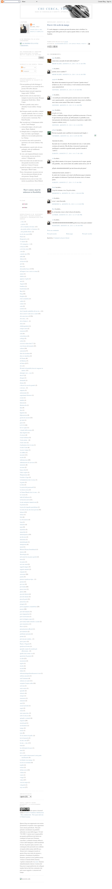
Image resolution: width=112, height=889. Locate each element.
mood (21, 547)
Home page (69, 234)
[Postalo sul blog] (50, 46)
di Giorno (23, 358)
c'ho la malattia (24, 299)
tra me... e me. (24, 743)
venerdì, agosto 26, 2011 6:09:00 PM (67, 136)
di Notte (22, 363)
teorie (21, 730)
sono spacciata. (24, 713)
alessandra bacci (61, 43)
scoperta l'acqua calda (26, 683)
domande (22, 380)
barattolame (23, 289)
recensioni (23, 661)
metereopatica (24, 534)
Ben (21, 291)
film (21, 408)
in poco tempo (24, 450)
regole (22, 663)
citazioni (22, 331)
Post (24, 67)
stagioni (22, 720)
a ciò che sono (24, 249)
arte (21, 281)
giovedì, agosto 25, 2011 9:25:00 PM (67, 90)
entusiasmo (23, 393)
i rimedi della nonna (26, 430)
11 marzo (22, 241)
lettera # (22, 512)
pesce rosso (23, 589)
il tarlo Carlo (23, 447)
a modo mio (23, 254)
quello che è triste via (26, 653)
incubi (22, 457)
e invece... (23, 388)
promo (22, 636)
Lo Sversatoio (24, 520)
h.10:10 (22, 425)
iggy (53, 58)
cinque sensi (23, 328)
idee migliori (24, 433)
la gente (22, 482)
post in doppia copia (26, 619)
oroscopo (22, 574)
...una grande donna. (26, 232)
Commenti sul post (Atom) (61, 238)
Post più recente (52, 234)
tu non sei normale (25, 762)
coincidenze (23, 336)
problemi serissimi (25, 634)
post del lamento (25, 612)
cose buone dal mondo (26, 346)
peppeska (55, 79)
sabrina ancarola (25, 676)
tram (21, 745)
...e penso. (23, 224)
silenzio (22, 693)
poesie (22, 609)
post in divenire (24, 616)
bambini (22, 286)
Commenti (26, 71)
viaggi (22, 777)
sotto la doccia (24, 716)
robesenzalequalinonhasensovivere (30, 673)
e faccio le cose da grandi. (27, 385)
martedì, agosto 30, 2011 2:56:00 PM (67, 226)
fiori (21, 410)
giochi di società (25, 418)
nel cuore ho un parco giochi (28, 557)
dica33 (22, 375)
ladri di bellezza (24, 497)
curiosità (22, 351)
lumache (22, 524)
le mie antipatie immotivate (28, 502)
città (21, 333)
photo (21, 592)
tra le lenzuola (24, 738)
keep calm (23, 470)
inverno (22, 467)
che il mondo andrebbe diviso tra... (30, 311)
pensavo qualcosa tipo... (27, 579)
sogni (21, 708)
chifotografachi (24, 326)
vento (21, 775)
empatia (22, 390)
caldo (21, 301)
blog (21, 294)
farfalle (22, 400)
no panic (22, 562)
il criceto (22, 435)
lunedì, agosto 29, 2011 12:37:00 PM (67, 215)
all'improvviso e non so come (28, 271)
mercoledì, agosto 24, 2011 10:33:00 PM (69, 64)
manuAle (22, 532)
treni (21, 750)
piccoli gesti (23, 599)
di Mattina (23, 361)
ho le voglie (23, 428)
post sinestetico (24, 624)
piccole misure (24, 597)
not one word (24, 564)
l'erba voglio (23, 472)
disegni (22, 378)
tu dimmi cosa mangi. (26, 760)
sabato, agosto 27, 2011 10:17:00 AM (67, 153)
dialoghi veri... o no (26, 373)
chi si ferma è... (24, 321)
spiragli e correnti (25, 718)
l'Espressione (24, 475)
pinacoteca (23, 602)
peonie (22, 582)
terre (21, 733)
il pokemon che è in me (27, 445)
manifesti (22, 529)
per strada (23, 587)
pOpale (54, 130)
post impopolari (24, 614)
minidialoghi (24, 542)
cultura (22, 348)
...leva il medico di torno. (27, 227)
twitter (22, 767)
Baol (53, 209)
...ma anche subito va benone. (28, 229)
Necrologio (23, 554)
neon (21, 559)
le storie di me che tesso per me (29, 510)
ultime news (23, 770)
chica (21, 324)
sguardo (22, 691)
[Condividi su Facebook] (54, 46)
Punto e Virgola (24, 644)
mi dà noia (23, 537)
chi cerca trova (74, 43)
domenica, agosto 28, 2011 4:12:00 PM (68, 204)
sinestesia (23, 698)
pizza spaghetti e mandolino (28, 607)
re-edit (22, 658)
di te (21, 366)
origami (22, 572)
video (21, 780)
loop (21, 522)
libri (21, 517)
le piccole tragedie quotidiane (29, 507)
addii (21, 256)
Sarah (53, 187)
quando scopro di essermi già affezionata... (28, 650)
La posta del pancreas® (27, 487)
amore (22, 274)
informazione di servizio (27, 462)
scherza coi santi (25, 681)
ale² (21, 264)
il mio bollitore (24, 437)
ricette (22, 666)
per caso (22, 584)
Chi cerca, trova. (56, 8)
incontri (22, 455)
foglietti (22, 413)
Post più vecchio (87, 234)
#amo (21, 237)
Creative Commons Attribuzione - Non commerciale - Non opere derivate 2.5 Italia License (32, 815)
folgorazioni (23, 415)
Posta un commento (53, 230)
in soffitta (22, 452)
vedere (22, 772)
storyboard (23, 723)
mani (21, 527)
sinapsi (22, 696)
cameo (22, 304)
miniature (23, 539)
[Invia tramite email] (48, 46)
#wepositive (23, 239)
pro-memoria (23, 631)
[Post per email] (88, 43)
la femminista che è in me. (27, 480)
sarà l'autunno (24, 678)
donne (22, 383)
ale (53, 68)
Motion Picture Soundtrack (28, 549)
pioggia (22, 604)
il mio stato (23, 443)
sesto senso (23, 688)
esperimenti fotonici (26, 395)
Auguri (22, 284)
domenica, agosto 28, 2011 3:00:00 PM (68, 193)
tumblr (22, 765)
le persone (23, 505)
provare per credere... (26, 639)
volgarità (22, 785)
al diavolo (23, 261)
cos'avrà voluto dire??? (26, 343)
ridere (21, 671)
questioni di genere (25, 656)
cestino (22, 309)
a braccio (22, 246)
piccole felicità (24, 594)
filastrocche (23, 405)
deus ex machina (25, 356)
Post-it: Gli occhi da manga (58, 25)
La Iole (22, 485)
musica (22, 552)
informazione (24, 460)
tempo (22, 728)
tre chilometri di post (26, 748)
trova (21, 753)
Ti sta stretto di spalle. (26, 735)
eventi (22, 398)
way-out (22, 787)
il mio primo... (24, 440)
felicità (22, 403)
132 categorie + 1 (25, 244)
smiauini (22, 701)
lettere (22, 515)
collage (22, 338)
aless (21, 266)
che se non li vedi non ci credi (29, 314)
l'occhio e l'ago (24, 477)
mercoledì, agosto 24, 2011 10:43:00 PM (69, 74)
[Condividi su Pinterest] (56, 46)
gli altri (22, 420)
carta (21, 306)
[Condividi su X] (52, 46)
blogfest (22, 296)
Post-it (84, 43)
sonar (21, 711)
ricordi (22, 668)
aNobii (22, 276)
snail (21, 703)
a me (21, 251)
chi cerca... (23, 318)
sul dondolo (23, 726)
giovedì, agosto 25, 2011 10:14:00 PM (67, 125)
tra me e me (23, 740)
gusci (21, 423)
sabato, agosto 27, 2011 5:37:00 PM (66, 182)
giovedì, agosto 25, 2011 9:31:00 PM (67, 105)
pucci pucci (23, 641)
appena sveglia (24, 279)
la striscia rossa (24, 490)
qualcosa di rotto (25, 646)
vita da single (24, 782)
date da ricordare (25, 353)
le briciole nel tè (25, 500)
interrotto (22, 465)
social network (24, 706)
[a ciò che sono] (24, 234)
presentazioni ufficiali (26, 629)
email (36, 862)
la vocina (22, 495)
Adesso (22, 259)
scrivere (22, 686)
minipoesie (23, 544)
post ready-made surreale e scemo (30, 621)
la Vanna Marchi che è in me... (29, 492)
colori (21, 341)
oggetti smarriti (24, 569)
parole (22, 577)
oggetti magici (24, 567)
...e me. (22, 222)
